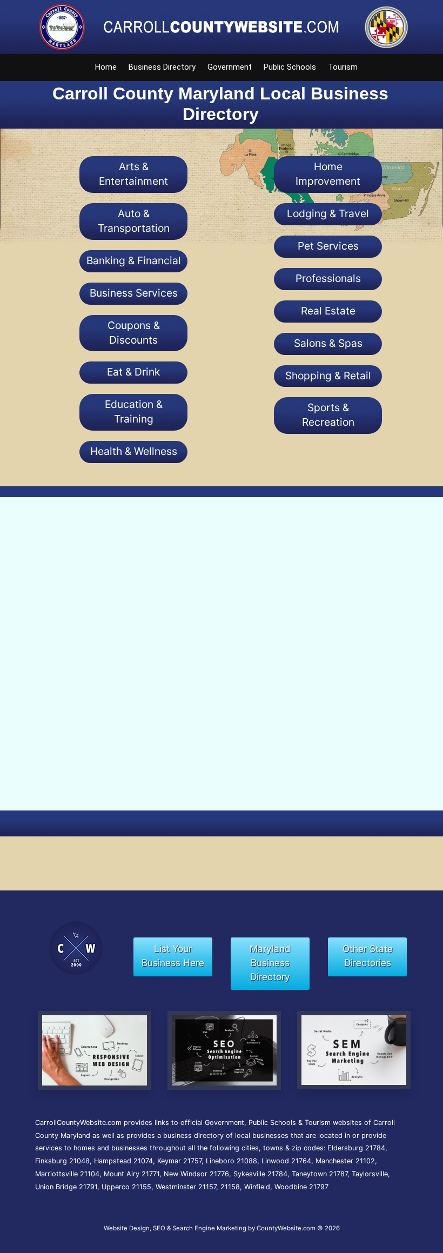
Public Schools (290, 67)
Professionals (328, 278)
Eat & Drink (133, 371)
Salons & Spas (328, 343)
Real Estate (328, 310)
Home (106, 67)
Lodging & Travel (328, 213)
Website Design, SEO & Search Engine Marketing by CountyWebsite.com (210, 1228)
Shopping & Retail (328, 375)
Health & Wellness (133, 451)
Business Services (134, 292)
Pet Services (328, 245)
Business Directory (162, 67)
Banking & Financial (133, 260)
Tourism (343, 67)
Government (229, 67)
